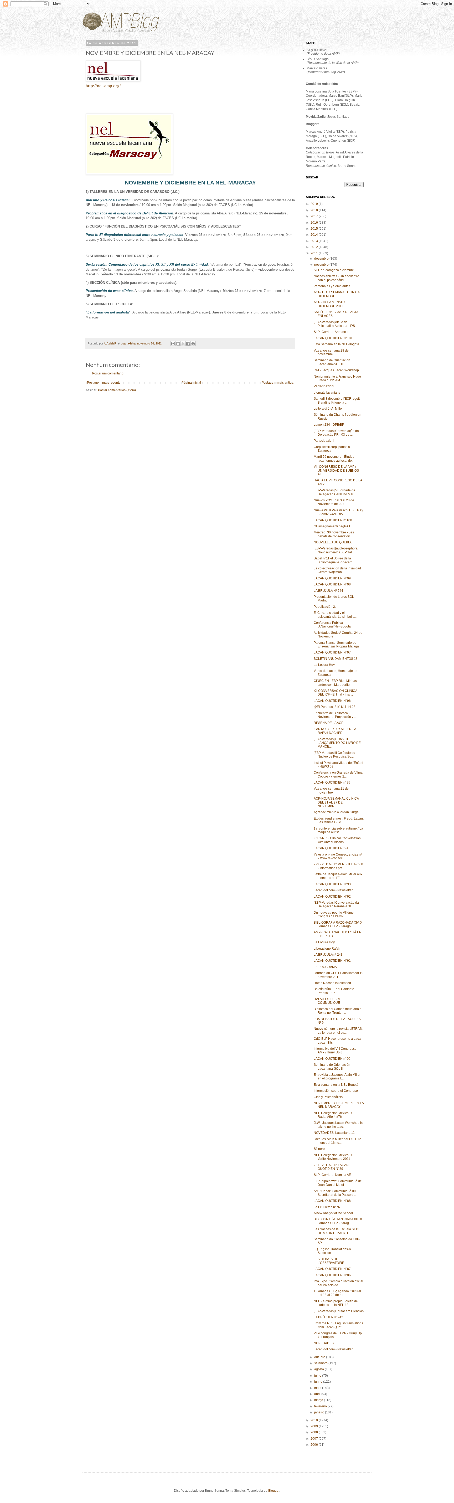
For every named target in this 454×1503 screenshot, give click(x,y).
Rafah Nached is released (332, 983)
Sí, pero (319, 1149)
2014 (315, 234)
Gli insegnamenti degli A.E (332, 526)
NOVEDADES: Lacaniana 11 (334, 1133)
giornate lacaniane (327, 392)
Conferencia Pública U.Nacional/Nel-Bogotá (332, 624)
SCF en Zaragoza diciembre (334, 270)
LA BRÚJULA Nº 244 (328, 591)
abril (317, 1394)
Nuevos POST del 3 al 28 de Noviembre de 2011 (334, 502)
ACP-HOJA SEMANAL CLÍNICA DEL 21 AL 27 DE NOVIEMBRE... (336, 802)
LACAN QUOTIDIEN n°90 (332, 1059)
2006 (315, 1445)
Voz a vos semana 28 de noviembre (331, 352)
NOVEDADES (324, 1343)
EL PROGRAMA (325, 967)
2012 (315, 247)
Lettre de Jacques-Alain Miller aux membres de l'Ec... (338, 876)
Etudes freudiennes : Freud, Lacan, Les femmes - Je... (339, 820)
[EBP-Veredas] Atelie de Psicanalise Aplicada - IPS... (335, 324)
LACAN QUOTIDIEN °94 (331, 848)
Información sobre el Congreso (336, 1091)
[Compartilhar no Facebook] (188, 343)
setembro (321, 1363)
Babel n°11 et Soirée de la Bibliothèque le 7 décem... (334, 560)
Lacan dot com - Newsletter (333, 890)
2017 (315, 216)
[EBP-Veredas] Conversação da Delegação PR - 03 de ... (336, 432)
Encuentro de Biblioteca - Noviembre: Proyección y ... (335, 715)
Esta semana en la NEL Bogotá (336, 1085)
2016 (315, 222)
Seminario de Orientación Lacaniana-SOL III (332, 362)
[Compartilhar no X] (183, 343)
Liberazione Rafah (327, 948)
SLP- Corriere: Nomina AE (332, 1175)
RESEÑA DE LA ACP (328, 723)
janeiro (319, 1412)
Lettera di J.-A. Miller (328, 408)
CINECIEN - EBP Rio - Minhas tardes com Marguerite (335, 682)
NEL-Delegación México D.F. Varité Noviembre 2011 (334, 1157)
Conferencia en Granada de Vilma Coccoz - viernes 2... (338, 774)
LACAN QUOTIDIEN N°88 (332, 1201)
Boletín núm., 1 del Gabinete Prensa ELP (334, 991)
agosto (319, 1369)
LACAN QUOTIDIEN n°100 (333, 520)
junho (318, 1381)
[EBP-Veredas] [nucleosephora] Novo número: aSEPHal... (336, 550)
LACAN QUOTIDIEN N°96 (332, 701)
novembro (321, 264)
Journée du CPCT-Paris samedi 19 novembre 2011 (338, 975)
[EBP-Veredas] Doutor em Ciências (339, 1311)
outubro (320, 1357)
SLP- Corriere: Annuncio (331, 332)
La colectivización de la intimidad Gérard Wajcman (337, 570)
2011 (315, 253)
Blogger (273, 1490)
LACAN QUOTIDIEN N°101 (333, 338)
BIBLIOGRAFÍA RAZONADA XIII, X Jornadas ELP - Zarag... (338, 1221)
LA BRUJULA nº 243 (328, 954)
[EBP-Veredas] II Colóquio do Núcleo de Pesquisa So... (334, 754)
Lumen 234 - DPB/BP (329, 424)
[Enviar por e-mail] (173, 343)
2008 (315, 1432)
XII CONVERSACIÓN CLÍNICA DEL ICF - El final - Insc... (335, 692)
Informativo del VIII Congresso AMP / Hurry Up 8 (335, 1050)
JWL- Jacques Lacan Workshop (336, 370)
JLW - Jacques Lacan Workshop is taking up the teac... (338, 1124)
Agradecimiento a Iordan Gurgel (336, 812)
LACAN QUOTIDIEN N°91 (332, 960)
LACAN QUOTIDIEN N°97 (332, 652)
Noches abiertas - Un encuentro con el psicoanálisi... (336, 278)
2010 (315, 1420)
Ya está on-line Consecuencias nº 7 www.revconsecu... (338, 856)
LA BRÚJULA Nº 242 (328, 1317)
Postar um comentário (107, 373)
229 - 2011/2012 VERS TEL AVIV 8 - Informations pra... (338, 866)
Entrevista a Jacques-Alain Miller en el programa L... (337, 1076)
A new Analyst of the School (333, 1213)
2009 (315, 1426)
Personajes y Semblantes (332, 286)
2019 (315, 204)
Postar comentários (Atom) (117, 390)
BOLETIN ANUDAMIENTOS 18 (336, 659)
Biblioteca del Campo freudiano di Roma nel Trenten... (338, 1011)
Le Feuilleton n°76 (327, 1207)
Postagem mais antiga (277, 382)
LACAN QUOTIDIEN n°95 (332, 782)
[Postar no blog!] (178, 343)
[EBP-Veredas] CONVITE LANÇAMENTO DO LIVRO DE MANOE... (337, 743)
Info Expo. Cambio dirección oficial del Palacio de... (338, 1283)
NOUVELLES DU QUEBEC (333, 542)
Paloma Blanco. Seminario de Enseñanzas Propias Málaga (336, 644)
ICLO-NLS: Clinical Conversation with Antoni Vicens (337, 840)
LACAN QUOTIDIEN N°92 (332, 896)
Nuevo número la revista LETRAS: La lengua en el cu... (338, 1030)
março (319, 1400)
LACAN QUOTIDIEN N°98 (332, 584)
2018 (315, 210)
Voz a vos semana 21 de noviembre (331, 790)
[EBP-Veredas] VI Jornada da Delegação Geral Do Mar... (334, 492)
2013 (315, 241)
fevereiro (321, 1406)
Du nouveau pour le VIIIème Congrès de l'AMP (334, 914)
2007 (315, 1438)
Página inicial (191, 382)
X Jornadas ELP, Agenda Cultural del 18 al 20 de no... (337, 1293)
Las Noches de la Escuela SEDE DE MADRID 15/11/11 (337, 1231)
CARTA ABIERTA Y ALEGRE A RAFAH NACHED (335, 731)
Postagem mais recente (104, 382)
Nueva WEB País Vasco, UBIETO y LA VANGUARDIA (338, 512)
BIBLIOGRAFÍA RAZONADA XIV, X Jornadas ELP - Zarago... (338, 924)
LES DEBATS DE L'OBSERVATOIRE (329, 1261)
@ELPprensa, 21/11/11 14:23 (334, 707)
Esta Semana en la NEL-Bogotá (336, 344)
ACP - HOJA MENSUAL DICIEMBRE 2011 (330, 304)
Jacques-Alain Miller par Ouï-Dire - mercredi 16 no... (338, 1141)
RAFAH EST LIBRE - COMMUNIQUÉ (328, 1001)
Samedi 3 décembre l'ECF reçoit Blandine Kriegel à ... (337, 400)
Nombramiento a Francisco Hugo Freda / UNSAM (337, 378)
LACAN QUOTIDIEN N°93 (332, 884)
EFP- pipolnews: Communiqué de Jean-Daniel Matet (338, 1183)
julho (318, 1375)
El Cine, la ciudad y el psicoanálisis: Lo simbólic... (335, 614)
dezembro (321, 258)
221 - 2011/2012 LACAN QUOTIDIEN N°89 (331, 1167)
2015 (315, 228)
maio (318, 1388)
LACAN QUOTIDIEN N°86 (332, 1275)
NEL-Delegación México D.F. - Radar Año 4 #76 (335, 1115)
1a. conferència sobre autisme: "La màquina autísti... (338, 830)
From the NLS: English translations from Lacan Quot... (338, 1325)
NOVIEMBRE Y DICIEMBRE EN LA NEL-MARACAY (339, 1105)
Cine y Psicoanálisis (328, 1097)
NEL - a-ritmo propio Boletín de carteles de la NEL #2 (336, 1303)
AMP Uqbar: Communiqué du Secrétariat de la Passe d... (335, 1193)
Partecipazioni (324, 386)
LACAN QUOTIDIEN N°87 (332, 1269)
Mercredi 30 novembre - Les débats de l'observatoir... (334, 534)
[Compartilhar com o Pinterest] (193, 343)
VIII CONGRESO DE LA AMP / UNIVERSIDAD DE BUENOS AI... (336, 470)
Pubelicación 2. (325, 607)
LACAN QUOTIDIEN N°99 (332, 578)
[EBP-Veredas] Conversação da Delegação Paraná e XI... (336, 904)
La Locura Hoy (324, 665)
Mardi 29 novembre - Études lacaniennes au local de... (334, 458)
